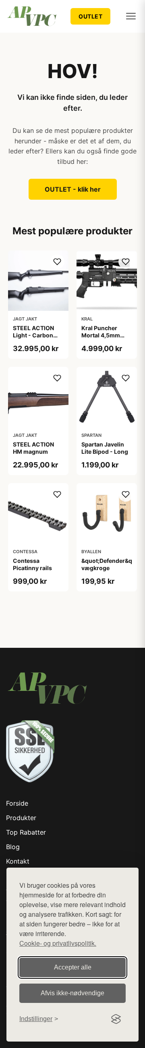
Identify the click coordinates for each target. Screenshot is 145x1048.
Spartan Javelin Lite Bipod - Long (104, 448)
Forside (17, 803)
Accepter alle (72, 967)
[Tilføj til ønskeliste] (57, 261)
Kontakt (17, 861)
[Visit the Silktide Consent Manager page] (116, 1019)
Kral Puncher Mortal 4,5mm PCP (100, 335)
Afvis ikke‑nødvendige (72, 993)
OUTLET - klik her (73, 189)
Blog (13, 847)
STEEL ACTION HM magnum (33, 448)
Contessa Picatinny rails (32, 564)
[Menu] (131, 16)
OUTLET (90, 16)
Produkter (21, 818)
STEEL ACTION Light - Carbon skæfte (33, 335)
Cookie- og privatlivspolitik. (57, 943)
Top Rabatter (26, 832)
